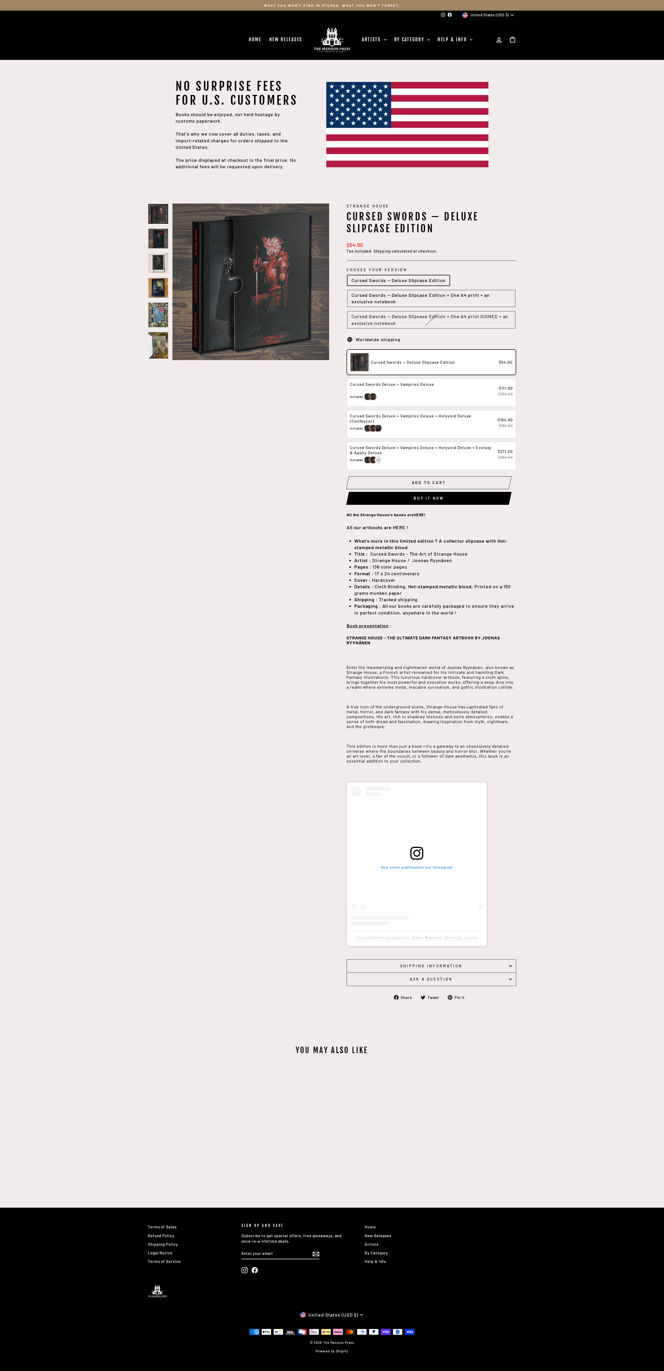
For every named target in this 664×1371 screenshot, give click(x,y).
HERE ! (400, 527)
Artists (372, 39)
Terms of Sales (162, 1227)
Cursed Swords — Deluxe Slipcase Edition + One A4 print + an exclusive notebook (420, 298)
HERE (419, 515)
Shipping (382, 251)
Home (255, 39)
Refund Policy (161, 1235)
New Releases (285, 39)
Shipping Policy (163, 1244)
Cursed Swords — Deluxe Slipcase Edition (398, 280)
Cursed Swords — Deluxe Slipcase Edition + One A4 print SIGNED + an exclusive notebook (429, 319)
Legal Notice (160, 1252)
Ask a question (431, 979)
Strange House (368, 206)
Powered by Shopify (332, 1351)
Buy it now (429, 498)
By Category (410, 39)
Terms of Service (164, 1261)
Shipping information (431, 966)
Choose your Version (377, 270)
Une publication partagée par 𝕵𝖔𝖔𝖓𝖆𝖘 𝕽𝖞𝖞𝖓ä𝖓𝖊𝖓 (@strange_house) (417, 937)
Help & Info (453, 39)
